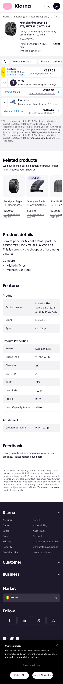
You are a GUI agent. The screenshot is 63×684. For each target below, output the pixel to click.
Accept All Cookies (43, 675)
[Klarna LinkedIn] (24, 620)
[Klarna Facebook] (10, 620)
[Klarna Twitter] (39, 620)
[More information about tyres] (4, 83)
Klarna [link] (6, 16)
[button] (10, 28)
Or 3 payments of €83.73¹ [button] (35, 216)
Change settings (31, 665)
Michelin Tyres (16, 265)
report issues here (32, 456)
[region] (31, 662)
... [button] (51, 16)
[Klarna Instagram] (53, 620)
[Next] (55, 196)
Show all (30, 169)
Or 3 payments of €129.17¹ (42, 73)
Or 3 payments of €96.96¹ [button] (12, 216)
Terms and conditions (40, 138)
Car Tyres (41, 328)
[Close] (57, 645)
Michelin (40, 320)
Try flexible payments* (30, 50)
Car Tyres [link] (58, 16)
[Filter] (5, 61)
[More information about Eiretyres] (4, 102)
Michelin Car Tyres (19, 269)
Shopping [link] (19, 16)
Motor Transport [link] (38, 16)
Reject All (19, 675)
